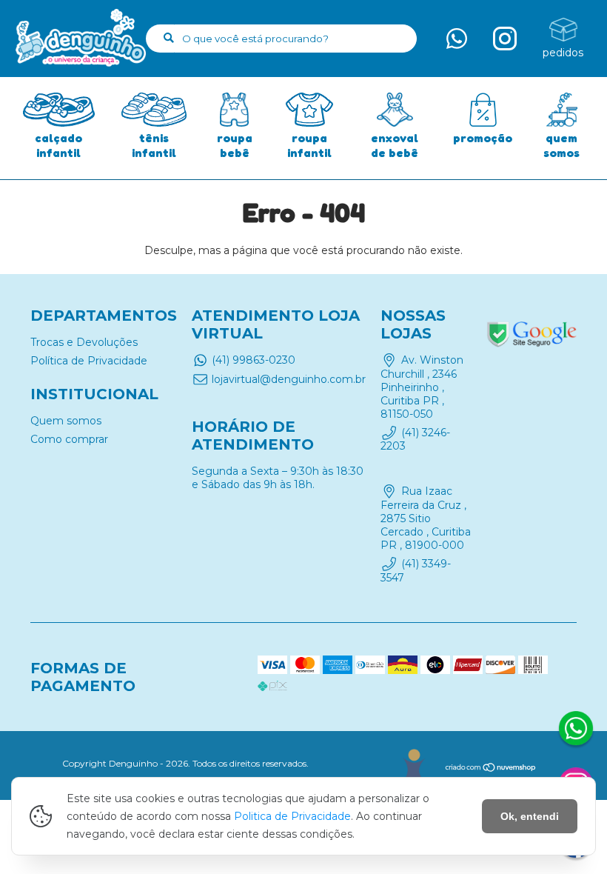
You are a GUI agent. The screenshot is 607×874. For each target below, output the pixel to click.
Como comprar (69, 439)
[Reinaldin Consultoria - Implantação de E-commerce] (413, 765)
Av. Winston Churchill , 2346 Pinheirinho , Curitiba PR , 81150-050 (421, 386)
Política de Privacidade (88, 360)
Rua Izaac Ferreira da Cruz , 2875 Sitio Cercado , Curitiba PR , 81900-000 (425, 518)
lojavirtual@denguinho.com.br (289, 379)
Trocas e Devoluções (84, 342)
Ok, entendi (529, 816)
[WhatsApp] (576, 730)
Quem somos (65, 420)
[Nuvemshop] (491, 769)
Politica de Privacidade (292, 816)
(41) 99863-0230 (253, 360)
